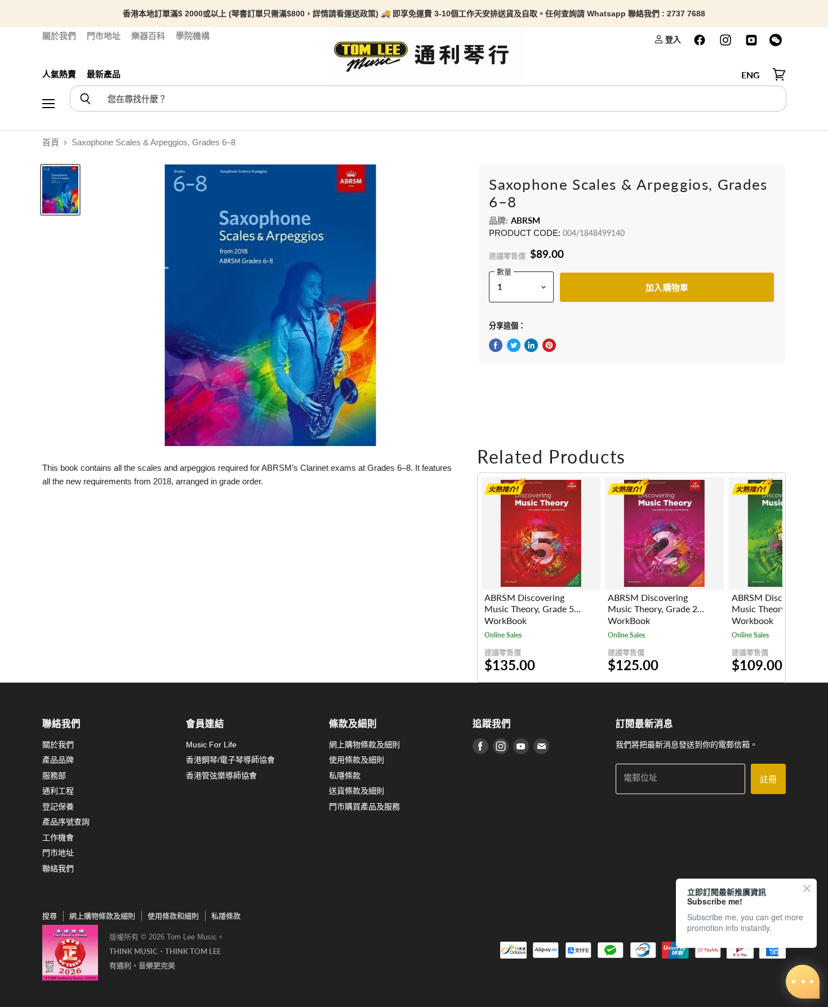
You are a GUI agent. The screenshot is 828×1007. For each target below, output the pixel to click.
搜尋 (49, 916)
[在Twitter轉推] (513, 345)
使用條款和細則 (173, 916)
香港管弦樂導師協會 (221, 775)
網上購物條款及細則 (364, 744)
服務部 (54, 775)
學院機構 (193, 36)
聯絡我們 (58, 868)
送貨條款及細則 (356, 790)
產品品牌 (58, 759)
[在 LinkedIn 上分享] (531, 345)
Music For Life (211, 744)
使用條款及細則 (356, 759)
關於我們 (59, 36)
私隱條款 (344, 775)
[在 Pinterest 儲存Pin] (549, 345)
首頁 (50, 142)
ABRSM (526, 220)
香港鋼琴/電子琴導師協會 (230, 759)
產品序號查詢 (66, 821)
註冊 (768, 779)
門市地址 (104, 36)
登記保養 (58, 806)
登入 (672, 39)
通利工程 (58, 790)
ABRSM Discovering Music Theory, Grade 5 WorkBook (529, 609)
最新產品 (104, 74)
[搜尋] (85, 99)
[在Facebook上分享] (495, 345)
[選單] (48, 75)
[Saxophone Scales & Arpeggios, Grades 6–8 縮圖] (60, 190)
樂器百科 (148, 36)
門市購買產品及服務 (364, 806)
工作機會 (58, 837)
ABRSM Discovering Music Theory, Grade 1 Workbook (776, 609)
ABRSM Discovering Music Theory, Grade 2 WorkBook (652, 609)
